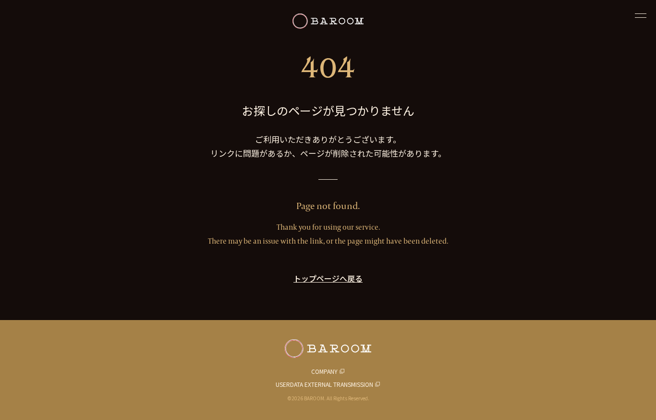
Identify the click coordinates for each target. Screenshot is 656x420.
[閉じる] (640, 15)
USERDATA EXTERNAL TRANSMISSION (324, 384)
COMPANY (324, 371)
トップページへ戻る (328, 278)
